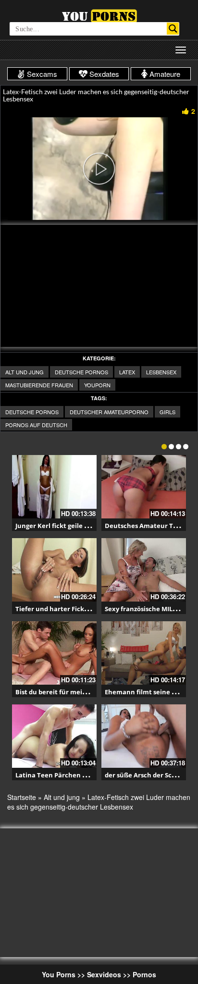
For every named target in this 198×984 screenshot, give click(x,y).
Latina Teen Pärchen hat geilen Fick (71, 775)
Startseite (21, 797)
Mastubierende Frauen (39, 385)
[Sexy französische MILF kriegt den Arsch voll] (143, 570)
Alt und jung (24, 372)
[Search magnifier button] (173, 29)
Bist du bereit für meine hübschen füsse (78, 692)
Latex (127, 372)
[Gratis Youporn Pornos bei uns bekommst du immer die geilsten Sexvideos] (99, 15)
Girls (167, 412)
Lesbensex (161, 372)
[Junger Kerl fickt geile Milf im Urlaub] (54, 486)
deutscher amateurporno (109, 412)
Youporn (97, 385)
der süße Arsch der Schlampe (150, 775)
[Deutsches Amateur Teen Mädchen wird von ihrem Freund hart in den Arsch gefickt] (143, 486)
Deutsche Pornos (81, 372)
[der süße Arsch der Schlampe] (143, 736)
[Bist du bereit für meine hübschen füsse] (54, 653)
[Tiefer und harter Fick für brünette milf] (54, 570)
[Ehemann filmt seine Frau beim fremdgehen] (143, 653)
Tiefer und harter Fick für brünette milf (77, 608)
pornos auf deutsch (36, 425)
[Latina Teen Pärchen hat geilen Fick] (54, 736)
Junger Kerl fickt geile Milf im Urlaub (72, 525)
